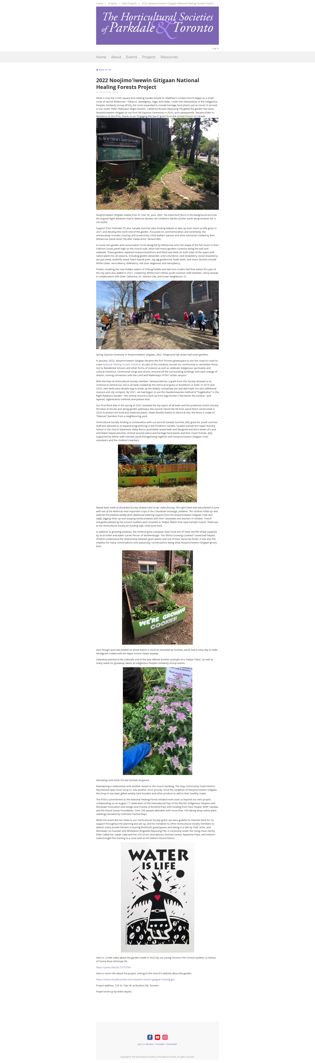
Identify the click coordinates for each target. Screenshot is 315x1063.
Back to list (105, 69)
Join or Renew (145, 1044)
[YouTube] (157, 1037)
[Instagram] (165, 1037)
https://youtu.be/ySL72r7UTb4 (113, 967)
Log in (215, 48)
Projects (112, 3)
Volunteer (171, 1044)
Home (99, 3)
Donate (160, 1044)
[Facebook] (150, 1037)
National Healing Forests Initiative (122, 364)
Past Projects (129, 3)
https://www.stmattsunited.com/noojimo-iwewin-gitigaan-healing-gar (135, 979)
